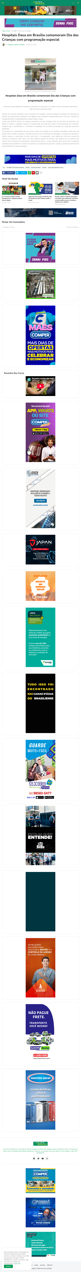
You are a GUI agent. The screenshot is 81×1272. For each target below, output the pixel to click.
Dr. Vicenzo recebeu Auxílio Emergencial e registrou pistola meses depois (12, 198)
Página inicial (6, 31)
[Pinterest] (33, 172)
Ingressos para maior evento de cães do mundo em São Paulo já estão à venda (40, 198)
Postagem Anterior (9, 227)
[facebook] (34, 1158)
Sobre (36, 1265)
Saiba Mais (17, 1264)
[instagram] (47, 1158)
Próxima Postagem (72, 227)
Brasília (27, 167)
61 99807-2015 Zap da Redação (21, 31)
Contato (42, 1265)
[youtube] (42, 1158)
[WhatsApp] (29, 172)
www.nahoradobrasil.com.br (55, 167)
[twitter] (38, 1158)
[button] (2, 3)
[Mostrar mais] (41, 172)
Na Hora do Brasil (35, 167)
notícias (44, 167)
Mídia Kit (49, 1265)
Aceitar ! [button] (8, 1266)
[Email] (37, 172)
